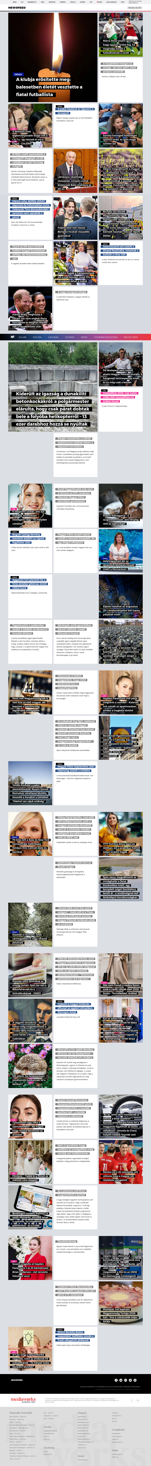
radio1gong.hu (117, 1454)
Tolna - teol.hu (14, 1459)
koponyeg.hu (117, 1436)
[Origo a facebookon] (116, 1380)
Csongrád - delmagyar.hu (18, 1428)
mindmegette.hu (84, 1433)
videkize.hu (82, 1445)
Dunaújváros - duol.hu (17, 1431)
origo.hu (47, 1439)
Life (22, 2)
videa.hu (115, 1439)
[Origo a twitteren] (120, 1380)
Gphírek (82, 2)
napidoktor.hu (83, 1431)
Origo (14, 2)
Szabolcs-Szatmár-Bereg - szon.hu (22, 1456)
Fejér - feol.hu (14, 1433)
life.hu (114, 1418)
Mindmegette (32, 2)
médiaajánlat (136, 1386)
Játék (122, 2)
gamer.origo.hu (83, 1425)
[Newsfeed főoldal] (17, 1380)
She (91, 2)
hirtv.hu (46, 1436)
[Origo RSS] (135, 1380)
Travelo (73, 2)
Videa (42, 2)
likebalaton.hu (83, 1428)
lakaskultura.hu (83, 1422)
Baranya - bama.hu (16, 1419)
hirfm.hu (115, 1457)
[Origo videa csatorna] (130, 1380)
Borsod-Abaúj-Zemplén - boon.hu (21, 1425)
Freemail (63, 2)
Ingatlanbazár (111, 2)
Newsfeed (52, 2)
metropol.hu (116, 1416)
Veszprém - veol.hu (51, 1416)
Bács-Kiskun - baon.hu (17, 1417)
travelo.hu (81, 1436)
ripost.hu (115, 1413)
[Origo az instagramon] (125, 1380)
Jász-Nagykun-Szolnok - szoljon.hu (22, 1445)
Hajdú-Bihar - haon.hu (17, 1439)
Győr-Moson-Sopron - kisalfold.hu (22, 1436)
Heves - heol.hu (15, 1442)
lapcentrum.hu (117, 1442)
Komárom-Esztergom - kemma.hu (22, 1448)
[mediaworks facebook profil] (131, 1400)
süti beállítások (117, 1386)
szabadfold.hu (49, 1433)
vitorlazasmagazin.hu (86, 1442)
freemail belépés (134, 8)
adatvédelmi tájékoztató (87, 1386)
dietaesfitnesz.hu (84, 1439)
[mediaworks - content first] (23, 1400)
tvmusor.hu (82, 1448)
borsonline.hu (83, 1460)
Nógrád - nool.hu (15, 1450)
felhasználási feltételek (103, 1386)
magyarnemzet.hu (50, 1431)
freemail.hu (116, 1433)
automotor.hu (83, 1419)
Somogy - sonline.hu (17, 1453)
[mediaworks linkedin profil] (137, 1400)
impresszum (127, 1386)
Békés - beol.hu (15, 1422)
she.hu (114, 1421)
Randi (100, 2)
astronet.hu (82, 1417)
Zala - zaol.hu (49, 1418)
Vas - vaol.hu (48, 1413)
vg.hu (46, 1451)
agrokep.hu (48, 1454)
